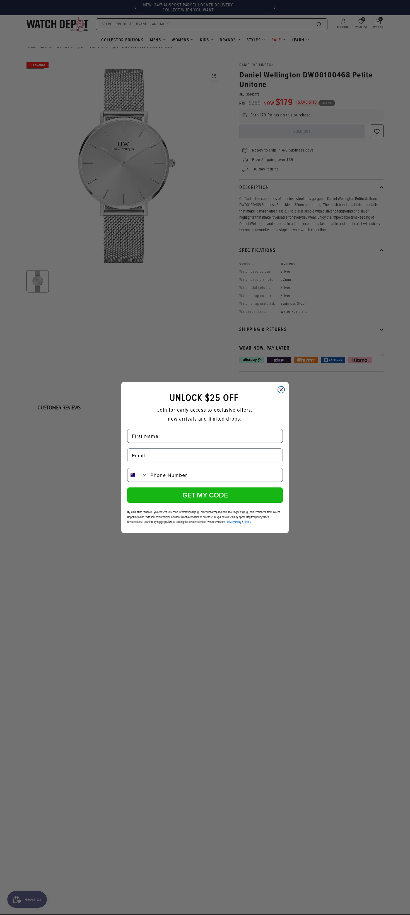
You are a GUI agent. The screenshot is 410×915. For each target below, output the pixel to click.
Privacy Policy (234, 522)
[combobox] (137, 475)
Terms (247, 522)
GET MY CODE (205, 495)
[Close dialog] (281, 389)
